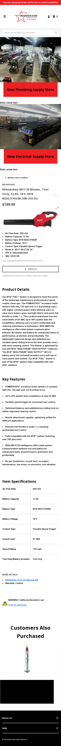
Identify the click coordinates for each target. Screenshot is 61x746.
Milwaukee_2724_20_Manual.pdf (21, 580)
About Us (7, 717)
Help (4, 728)
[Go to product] (26, 659)
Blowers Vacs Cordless (18, 177)
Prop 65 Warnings (17, 604)
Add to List (32, 269)
